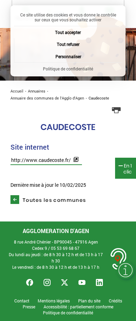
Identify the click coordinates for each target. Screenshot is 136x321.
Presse (29, 307)
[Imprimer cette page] (116, 110)
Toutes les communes (54, 200)
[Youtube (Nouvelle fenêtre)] (81, 282)
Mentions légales (54, 301)
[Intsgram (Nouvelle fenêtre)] (47, 282)
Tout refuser (68, 44)
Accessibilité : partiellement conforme (78, 307)
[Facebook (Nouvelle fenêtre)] (29, 282)
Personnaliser (68, 56)
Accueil (16, 91)
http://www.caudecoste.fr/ (41, 160)
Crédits (115, 301)
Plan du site (89, 301)
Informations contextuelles (125, 270)
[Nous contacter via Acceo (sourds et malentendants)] (118, 258)
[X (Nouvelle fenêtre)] (64, 282)
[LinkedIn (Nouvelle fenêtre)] (99, 282)
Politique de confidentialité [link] (68, 68)
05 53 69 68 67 (65, 248)
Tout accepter (68, 32)
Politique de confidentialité (68, 312)
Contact (21, 301)
